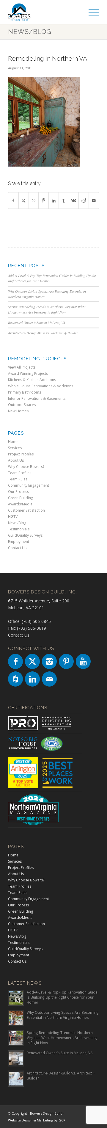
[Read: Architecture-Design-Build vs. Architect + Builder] (16, 1079)
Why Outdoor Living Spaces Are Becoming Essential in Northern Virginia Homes (63, 1015)
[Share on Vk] (74, 200)
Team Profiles (19, 472)
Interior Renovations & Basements (36, 398)
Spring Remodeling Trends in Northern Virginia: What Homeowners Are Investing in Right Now (46, 309)
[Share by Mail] (94, 200)
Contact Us (17, 547)
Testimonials (18, 529)
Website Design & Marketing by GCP (36, 1120)
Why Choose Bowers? (26, 466)
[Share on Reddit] (84, 200)
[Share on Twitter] (24, 200)
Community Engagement (28, 485)
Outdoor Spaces (22, 404)
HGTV (13, 516)
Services (15, 447)
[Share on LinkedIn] (54, 200)
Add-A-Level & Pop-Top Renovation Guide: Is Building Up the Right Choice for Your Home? (62, 997)
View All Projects (21, 367)
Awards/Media (20, 504)
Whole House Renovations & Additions (40, 385)
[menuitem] (91, 12)
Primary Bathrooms (24, 392)
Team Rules (17, 479)
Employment (18, 541)
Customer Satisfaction (26, 510)
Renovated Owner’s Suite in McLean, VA (36, 322)
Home (13, 441)
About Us (16, 460)
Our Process (18, 491)
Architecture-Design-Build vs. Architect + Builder (43, 332)
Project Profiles (21, 454)
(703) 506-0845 (36, 621)
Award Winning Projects (28, 373)
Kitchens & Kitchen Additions (32, 379)
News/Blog (29, 31)
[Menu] (91, 12)
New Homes (18, 410)
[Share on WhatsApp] (34, 200)
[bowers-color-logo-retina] (44, 12)
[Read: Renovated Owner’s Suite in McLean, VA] (16, 1058)
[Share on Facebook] (13, 200)
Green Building (20, 497)
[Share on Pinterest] (43, 200)
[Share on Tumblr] (64, 200)
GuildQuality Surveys (25, 535)
